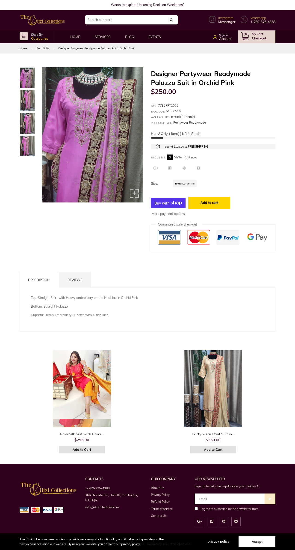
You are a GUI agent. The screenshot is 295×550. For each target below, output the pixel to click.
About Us (157, 488)
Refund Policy (160, 501)
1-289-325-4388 (97, 488)
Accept (257, 542)
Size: (154, 183)
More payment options (168, 214)
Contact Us (158, 515)
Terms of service (162, 509)
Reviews (75, 280)
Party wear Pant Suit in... (213, 434)
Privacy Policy (160, 494)
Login (228, 35)
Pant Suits (42, 48)
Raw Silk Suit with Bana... (82, 434)
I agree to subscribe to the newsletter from (229, 509)
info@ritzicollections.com (102, 507)
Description (39, 280)
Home (23, 48)
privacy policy (218, 541)
